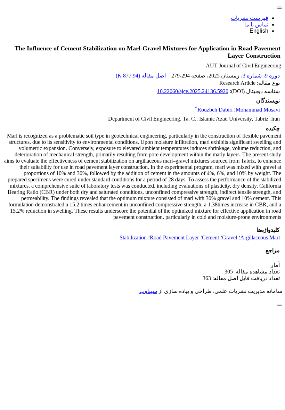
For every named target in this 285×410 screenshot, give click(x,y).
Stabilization (133, 237)
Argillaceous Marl (260, 237)
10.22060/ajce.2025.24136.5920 (192, 91)
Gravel (229, 237)
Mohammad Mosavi (258, 110)
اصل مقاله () (141, 76)
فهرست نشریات (249, 18)
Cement (210, 237)
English (259, 31)
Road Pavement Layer (174, 237)
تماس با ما (256, 24)
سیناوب (148, 291)
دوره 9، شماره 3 (261, 76)
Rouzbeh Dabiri (214, 110)
